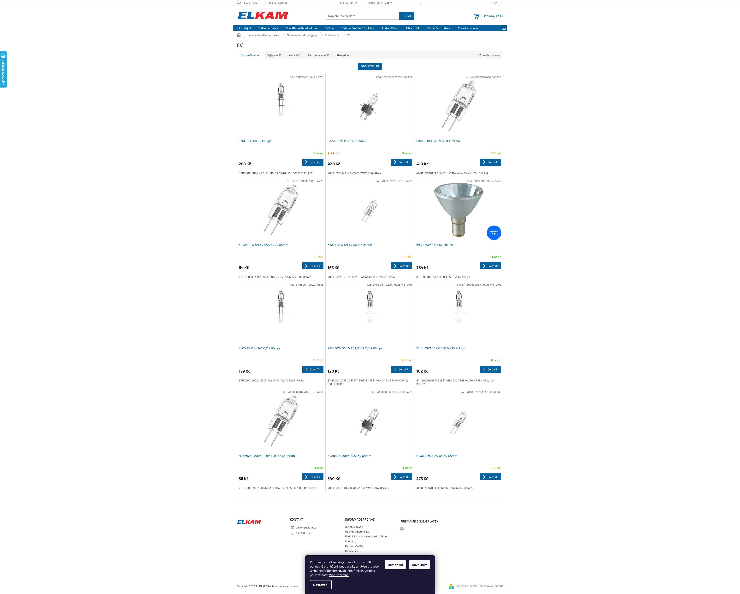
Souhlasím (419, 564)
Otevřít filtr (370, 66)
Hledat (406, 15)
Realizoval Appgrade (490, 585)
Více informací (339, 575)
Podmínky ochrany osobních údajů (366, 536)
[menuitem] (244, 28)
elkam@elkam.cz (306, 527)
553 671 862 (303, 533)
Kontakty (350, 541)
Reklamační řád (354, 546)
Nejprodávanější (318, 55)
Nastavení (320, 584)
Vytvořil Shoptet (466, 585)
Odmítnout (395, 564)
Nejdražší (294, 55)
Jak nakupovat (349, 2)
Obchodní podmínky (379, 2)
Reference (351, 551)
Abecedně (342, 55)
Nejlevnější (274, 55)
